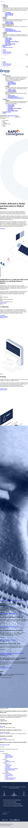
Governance (7, 767)
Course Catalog (3, 388)
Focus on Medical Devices (10, 777)
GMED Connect (8, 774)
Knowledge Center (9, 775)
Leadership (7, 766)
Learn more (2, 738)
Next (6, 720)
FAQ (6, 758)
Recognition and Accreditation (11, 768)
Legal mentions (3, 825)
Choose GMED (8, 765)
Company (5, 762)
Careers (4, 49)
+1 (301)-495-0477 (4, 813)
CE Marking (2, 315)
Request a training (3, 389)
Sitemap (8, 825)
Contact (4, 50)
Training (7, 760)
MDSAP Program (3, 317)
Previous (2, 720)
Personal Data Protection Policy (6, 824)
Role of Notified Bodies (10, 769)
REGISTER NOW (4, 732)
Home (4, 4)
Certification (5, 753)
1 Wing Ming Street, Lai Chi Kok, (13, 805)
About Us (7, 764)
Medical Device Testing (10, 761)
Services (4, 759)
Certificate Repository (7, 51)
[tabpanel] (14, 606)
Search (1, 116)
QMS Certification (4, 316)
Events (6, 776)
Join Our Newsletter (7, 53)
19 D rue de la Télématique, (12, 803)
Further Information (7, 773)
